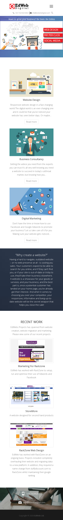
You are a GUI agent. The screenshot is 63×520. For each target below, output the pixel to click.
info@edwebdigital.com (41, 13)
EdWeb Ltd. (39, 515)
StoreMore (31, 411)
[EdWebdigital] (16, 7)
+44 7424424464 (21, 13)
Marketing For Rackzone (31, 366)
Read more (31, 121)
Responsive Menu (51, 6)
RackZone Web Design (31, 450)
